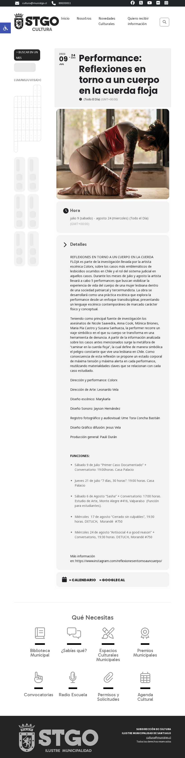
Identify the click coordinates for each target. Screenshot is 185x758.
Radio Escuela (73, 694)
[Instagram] (166, 3)
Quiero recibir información (138, 21)
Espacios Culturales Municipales (108, 655)
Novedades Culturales (107, 21)
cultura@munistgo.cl (34, 3)
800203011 (65, 3)
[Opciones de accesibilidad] (5, 28)
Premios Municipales (145, 652)
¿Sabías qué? (74, 650)
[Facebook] (133, 3)
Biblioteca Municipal (40, 652)
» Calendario (82, 580)
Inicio (65, 18)
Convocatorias (38, 694)
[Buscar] (164, 22)
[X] (141, 3)
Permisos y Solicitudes (108, 696)
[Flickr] (158, 3)
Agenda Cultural (145, 696)
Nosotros (84, 18)
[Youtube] (149, 3)
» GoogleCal (112, 580)
